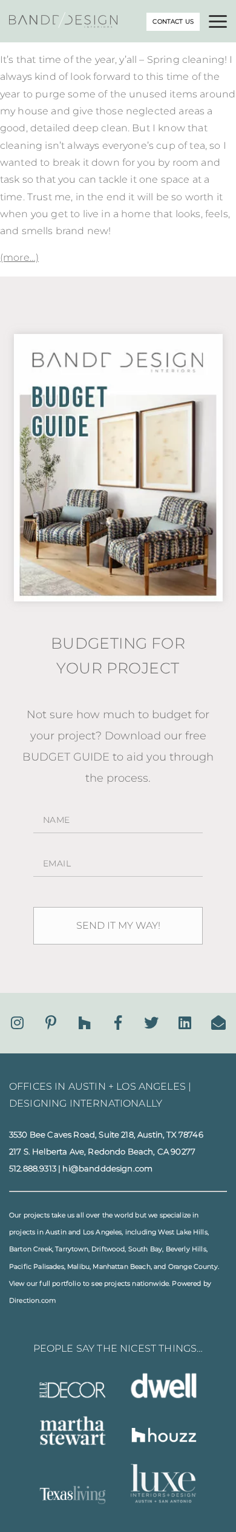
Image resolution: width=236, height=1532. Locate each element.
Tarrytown (71, 1249)
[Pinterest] (50, 1023)
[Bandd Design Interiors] (63, 24)
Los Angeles (102, 1232)
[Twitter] (151, 1023)
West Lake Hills (182, 1232)
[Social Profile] (218, 1023)
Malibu (78, 1267)
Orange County (193, 1267)
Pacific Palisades (36, 1267)
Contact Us (173, 21)
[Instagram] (17, 1023)
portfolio (66, 1284)
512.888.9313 (32, 1168)
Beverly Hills (186, 1249)
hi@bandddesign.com (107, 1168)
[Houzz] (84, 1023)
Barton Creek (30, 1249)
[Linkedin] (185, 1023)
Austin (56, 1232)
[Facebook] (118, 1023)
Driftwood (108, 1249)
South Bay (145, 1249)
